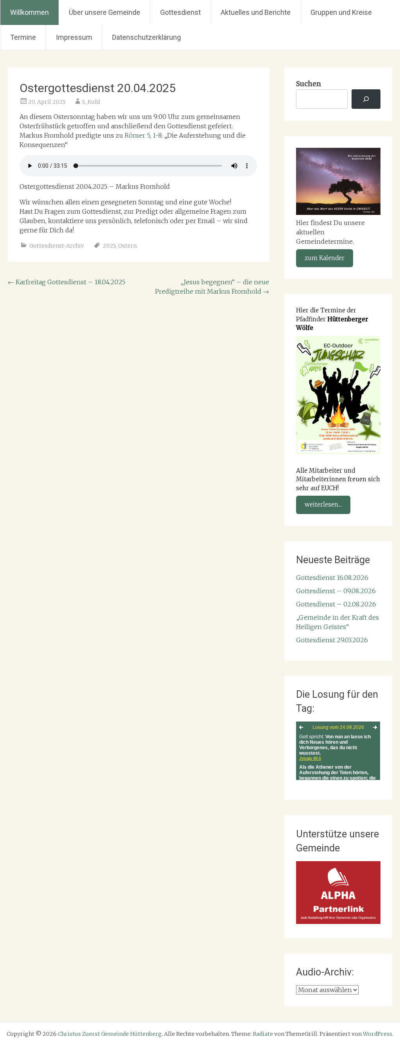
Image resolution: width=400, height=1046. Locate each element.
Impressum (74, 37)
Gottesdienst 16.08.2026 (332, 578)
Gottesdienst (180, 12)
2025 (109, 245)
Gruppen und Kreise (341, 12)
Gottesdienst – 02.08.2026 (336, 604)
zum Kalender (325, 258)
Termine (23, 37)
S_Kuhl (91, 101)
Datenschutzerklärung (146, 37)
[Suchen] (366, 99)
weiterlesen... (323, 504)
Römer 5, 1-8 (143, 135)
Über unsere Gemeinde (104, 12)
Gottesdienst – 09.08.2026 (336, 591)
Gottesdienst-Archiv (56, 245)
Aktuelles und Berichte (256, 12)
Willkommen (29, 12)
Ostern (127, 245)
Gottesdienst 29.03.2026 (332, 640)
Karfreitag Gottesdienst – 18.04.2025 (66, 282)
